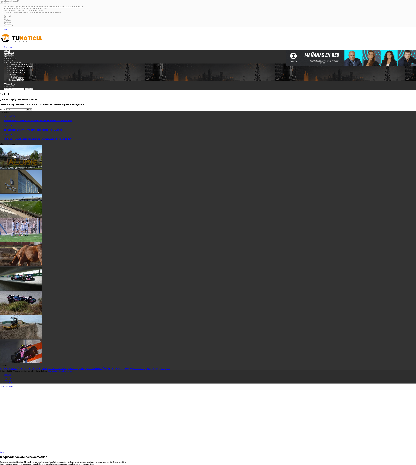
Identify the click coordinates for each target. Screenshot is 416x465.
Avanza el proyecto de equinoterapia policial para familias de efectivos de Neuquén (32, 12)
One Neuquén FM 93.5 (17, 72)
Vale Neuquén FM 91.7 (17, 70)
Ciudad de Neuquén (29, 368)
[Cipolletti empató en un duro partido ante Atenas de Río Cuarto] (21, 217)
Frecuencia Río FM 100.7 (17, 68)
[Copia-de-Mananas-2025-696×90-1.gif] (351, 65)
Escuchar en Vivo (13, 62)
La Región (9, 53)
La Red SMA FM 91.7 (16, 78)
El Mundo (9, 60)
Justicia (71, 369)
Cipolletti (14, 369)
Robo (148, 369)
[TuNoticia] (21, 43)
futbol (65, 369)
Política (8, 57)
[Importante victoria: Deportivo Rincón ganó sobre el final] (21, 241)
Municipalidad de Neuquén (90, 368)
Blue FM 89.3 (13, 74)
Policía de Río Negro (139, 369)
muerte (76, 369)
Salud (163, 369)
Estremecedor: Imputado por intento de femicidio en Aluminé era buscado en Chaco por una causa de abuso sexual (43, 6)
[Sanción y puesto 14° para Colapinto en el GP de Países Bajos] (21, 314)
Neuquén (109, 368)
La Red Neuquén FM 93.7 (18, 64)
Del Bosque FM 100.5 (16, 80)
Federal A (61, 369)
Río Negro (156, 368)
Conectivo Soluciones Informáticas (60, 371)
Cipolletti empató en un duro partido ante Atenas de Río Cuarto (25, 8)
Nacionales (10, 58)
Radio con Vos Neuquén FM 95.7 (20, 66)
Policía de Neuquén (124, 368)
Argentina (5, 368)
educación (50, 369)
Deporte (44, 369)
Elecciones (56, 369)
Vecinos (168, 369)
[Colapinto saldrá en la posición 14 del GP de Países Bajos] (21, 290)
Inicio (7, 51)
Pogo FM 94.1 (14, 76)
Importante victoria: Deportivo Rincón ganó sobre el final (23, 10)
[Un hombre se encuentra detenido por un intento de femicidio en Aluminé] (21, 168)
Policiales (9, 55)
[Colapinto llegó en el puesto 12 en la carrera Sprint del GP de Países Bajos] (21, 363)
